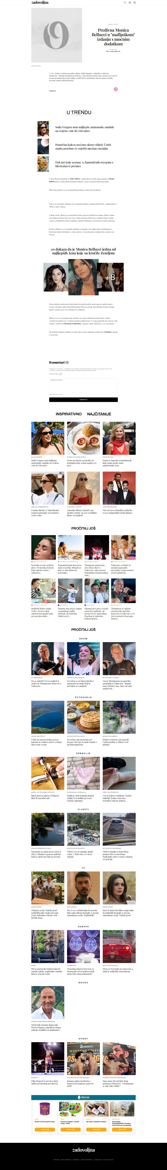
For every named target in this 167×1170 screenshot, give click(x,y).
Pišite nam (56, 1159)
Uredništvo (76, 1159)
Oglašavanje (98, 1159)
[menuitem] (130, 2)
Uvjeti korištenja (66, 1159)
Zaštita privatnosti (87, 1159)
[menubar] (130, 2)
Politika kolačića (108, 1159)
